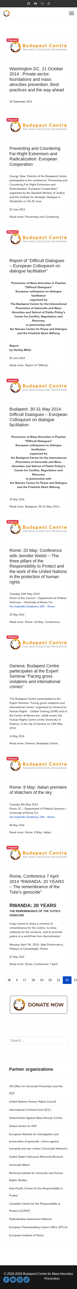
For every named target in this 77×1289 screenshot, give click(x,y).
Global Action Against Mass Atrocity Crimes (35, 1117)
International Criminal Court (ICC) (30, 1109)
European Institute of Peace (26, 1235)
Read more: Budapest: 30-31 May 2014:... (35, 506)
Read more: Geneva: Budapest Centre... (34, 743)
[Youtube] (35, 3)
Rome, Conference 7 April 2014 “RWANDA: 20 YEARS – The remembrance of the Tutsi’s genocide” (36, 884)
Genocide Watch (19, 1164)
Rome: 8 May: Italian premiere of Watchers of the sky (38, 790)
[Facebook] (28, 3)
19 (41, 980)
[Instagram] (42, 3)
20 (50, 980)
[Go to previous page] (17, 980)
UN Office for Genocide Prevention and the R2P (36, 1090)
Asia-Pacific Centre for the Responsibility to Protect (36, 1192)
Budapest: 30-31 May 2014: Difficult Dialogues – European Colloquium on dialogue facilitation (38, 417)
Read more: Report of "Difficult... (29, 365)
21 (58, 980)
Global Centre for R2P (23, 1126)
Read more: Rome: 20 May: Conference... (35, 622)
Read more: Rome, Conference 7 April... (34, 964)
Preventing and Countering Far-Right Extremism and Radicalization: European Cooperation (34, 156)
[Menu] (71, 13)
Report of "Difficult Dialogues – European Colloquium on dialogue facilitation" (36, 266)
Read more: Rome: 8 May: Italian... (31, 832)
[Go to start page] (9, 980)
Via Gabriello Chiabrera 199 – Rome (32, 606)
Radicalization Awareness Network (30, 1219)
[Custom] (48, 3)
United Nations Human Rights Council (32, 1101)
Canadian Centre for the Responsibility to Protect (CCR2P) (34, 1207)
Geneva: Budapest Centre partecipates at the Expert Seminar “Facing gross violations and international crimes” (34, 676)
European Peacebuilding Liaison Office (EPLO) (38, 1227)
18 (33, 980)
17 (24, 980)
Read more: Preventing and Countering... (35, 216)
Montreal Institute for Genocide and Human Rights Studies (36, 1176)
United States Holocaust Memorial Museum (36, 1156)
